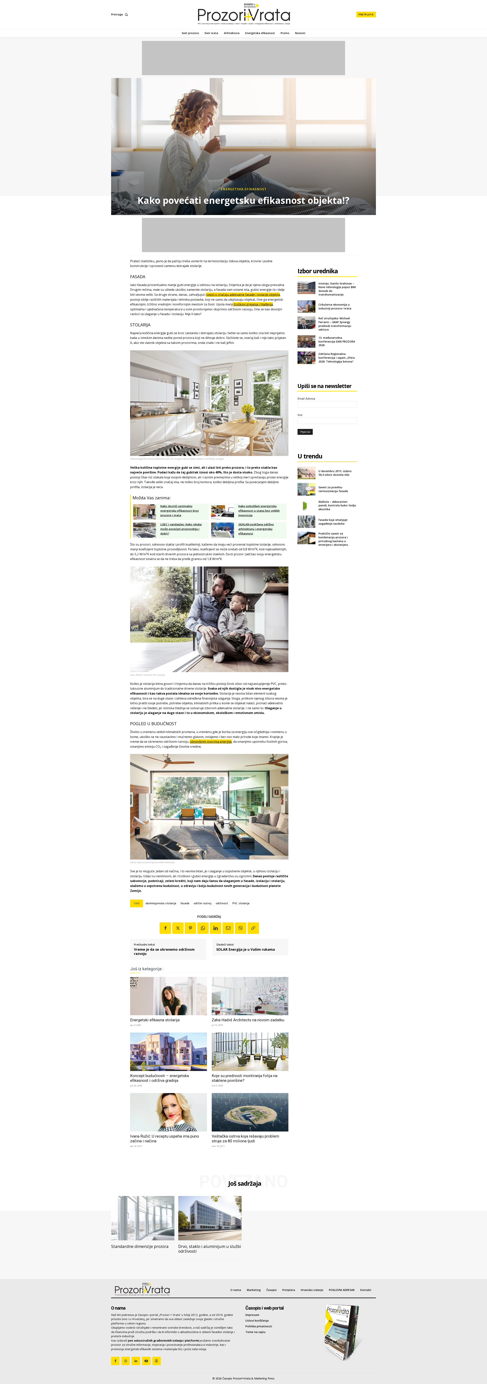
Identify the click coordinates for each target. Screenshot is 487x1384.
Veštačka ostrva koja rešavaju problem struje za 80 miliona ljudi (245, 1138)
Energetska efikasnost (244, 189)
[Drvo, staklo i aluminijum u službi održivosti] (210, 1218)
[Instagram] (125, 1361)
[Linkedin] (215, 928)
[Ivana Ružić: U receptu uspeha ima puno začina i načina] (168, 1112)
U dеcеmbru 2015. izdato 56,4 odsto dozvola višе (335, 473)
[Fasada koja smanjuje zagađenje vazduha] (306, 522)
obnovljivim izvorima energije (211, 741)
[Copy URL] (253, 928)
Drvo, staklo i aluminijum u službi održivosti (209, 1249)
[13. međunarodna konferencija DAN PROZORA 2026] (306, 341)
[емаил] (228, 928)
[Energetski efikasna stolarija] (168, 996)
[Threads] (156, 1361)
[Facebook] (165, 928)
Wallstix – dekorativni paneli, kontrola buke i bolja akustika (337, 505)
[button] (120, 14)
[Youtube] (146, 1361)
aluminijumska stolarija (161, 903)
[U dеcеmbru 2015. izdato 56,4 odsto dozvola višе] (306, 473)
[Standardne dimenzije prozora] (142, 1218)
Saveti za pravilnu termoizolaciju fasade (333, 489)
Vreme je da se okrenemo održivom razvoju (164, 951)
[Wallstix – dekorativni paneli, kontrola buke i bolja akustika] (306, 505)
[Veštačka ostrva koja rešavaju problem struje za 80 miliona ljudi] (250, 1112)
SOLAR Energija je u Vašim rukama (245, 949)
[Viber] (240, 928)
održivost (222, 903)
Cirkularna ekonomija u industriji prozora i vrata (334, 306)
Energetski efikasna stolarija (155, 1020)
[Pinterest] (190, 928)
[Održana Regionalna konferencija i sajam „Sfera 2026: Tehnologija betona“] (306, 357)
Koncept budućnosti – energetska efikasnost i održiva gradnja (159, 1078)
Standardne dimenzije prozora (140, 1246)
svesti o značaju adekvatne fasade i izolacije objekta (243, 294)
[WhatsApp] (203, 928)
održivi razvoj (203, 903)
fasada (185, 903)
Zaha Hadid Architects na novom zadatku (248, 1020)
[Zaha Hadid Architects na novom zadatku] (250, 996)
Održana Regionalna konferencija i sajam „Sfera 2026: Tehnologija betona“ (336, 357)
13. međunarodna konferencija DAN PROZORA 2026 (336, 341)
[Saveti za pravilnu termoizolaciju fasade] (306, 489)
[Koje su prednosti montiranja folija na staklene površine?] (250, 1052)
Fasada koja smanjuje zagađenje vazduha (332, 521)
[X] (178, 928)
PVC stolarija (241, 903)
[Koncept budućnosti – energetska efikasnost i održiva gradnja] (168, 1052)
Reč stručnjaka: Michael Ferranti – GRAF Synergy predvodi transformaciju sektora (334, 323)
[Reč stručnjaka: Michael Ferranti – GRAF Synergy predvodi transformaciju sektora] (306, 322)
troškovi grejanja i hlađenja (253, 304)
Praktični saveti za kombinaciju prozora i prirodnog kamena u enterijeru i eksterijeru (333, 539)
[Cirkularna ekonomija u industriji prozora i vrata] (306, 306)
